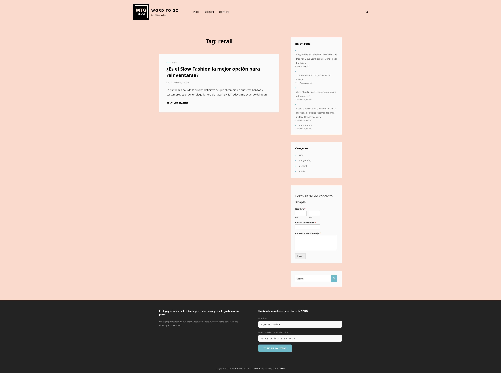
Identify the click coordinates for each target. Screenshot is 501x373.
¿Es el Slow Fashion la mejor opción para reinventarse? (213, 72)
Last (310, 217)
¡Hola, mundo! (306, 125)
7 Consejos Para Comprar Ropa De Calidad (313, 77)
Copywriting (305, 160)
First (297, 217)
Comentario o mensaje (308, 233)
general (303, 165)
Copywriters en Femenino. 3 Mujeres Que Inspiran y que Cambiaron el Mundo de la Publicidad (316, 58)
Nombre (300, 209)
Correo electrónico (305, 222)
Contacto (224, 12)
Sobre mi (209, 12)
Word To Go (165, 10)
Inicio (196, 12)
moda (174, 62)
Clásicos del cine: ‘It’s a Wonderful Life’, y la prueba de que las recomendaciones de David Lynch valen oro (316, 112)
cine (301, 155)
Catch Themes (279, 368)
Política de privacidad (253, 368)
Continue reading (177, 103)
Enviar (300, 256)
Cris (167, 82)
